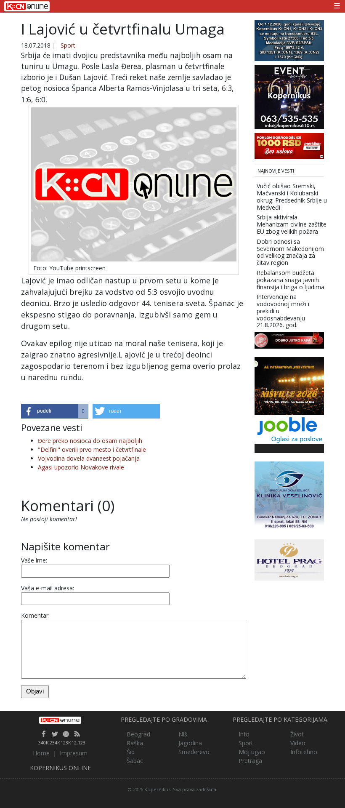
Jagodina (190, 743)
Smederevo (194, 752)
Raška (135, 743)
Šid (131, 752)
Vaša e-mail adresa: (47, 588)
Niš (182, 734)
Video (297, 743)
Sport (68, 45)
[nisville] (289, 385)
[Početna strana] (60, 720)
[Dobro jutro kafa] (289, 340)
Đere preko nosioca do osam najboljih (90, 441)
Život (297, 734)
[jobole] (289, 429)
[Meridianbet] (289, 145)
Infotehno (303, 752)
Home (41, 753)
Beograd (138, 734)
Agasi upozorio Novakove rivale (81, 467)
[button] (54, 411)
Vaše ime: (34, 560)
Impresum (74, 753)
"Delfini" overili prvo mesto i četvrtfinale (92, 449)
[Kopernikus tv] (289, 40)
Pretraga (250, 761)
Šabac (135, 761)
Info (244, 734)
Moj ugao (252, 752)
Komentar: (35, 615)
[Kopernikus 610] (289, 96)
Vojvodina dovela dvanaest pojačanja (89, 458)
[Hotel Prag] (289, 559)
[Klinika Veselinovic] (289, 495)
